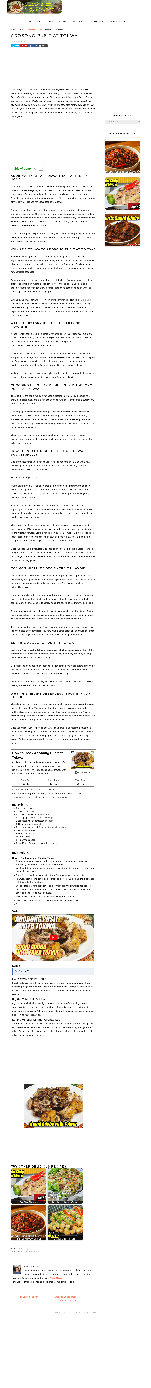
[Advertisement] (53, 69)
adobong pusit (23, 1251)
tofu (39, 1251)
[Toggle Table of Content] (39, 169)
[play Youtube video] (53, 937)
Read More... (56, 1278)
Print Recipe (84, 772)
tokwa (42, 1251)
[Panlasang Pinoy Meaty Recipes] (34, 14)
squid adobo (33, 1251)
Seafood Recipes (24, 1249)
